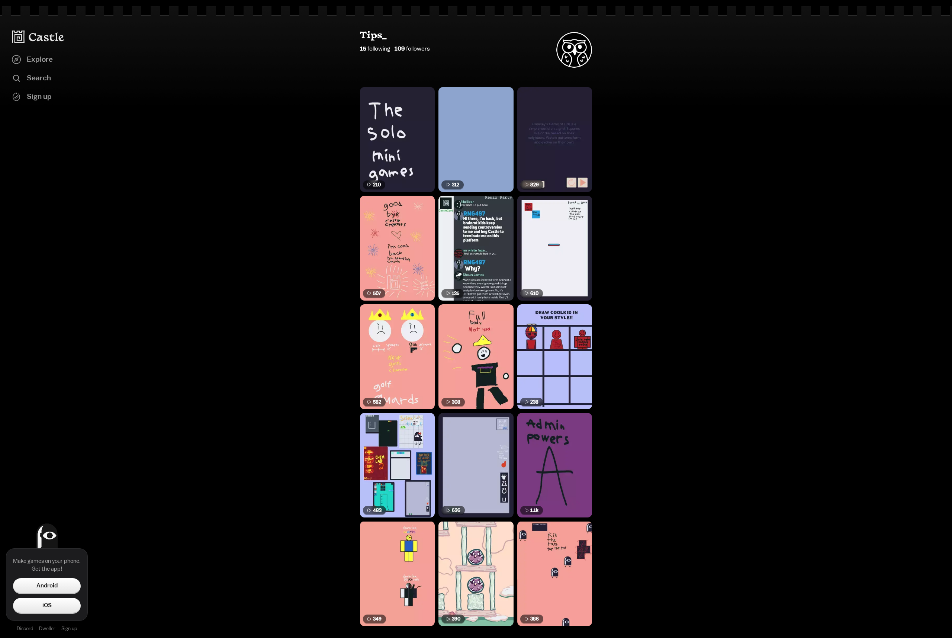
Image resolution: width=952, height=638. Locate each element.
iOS (47, 605)
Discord (25, 628)
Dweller (47, 628)
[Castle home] (38, 37)
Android (47, 586)
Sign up (69, 628)
